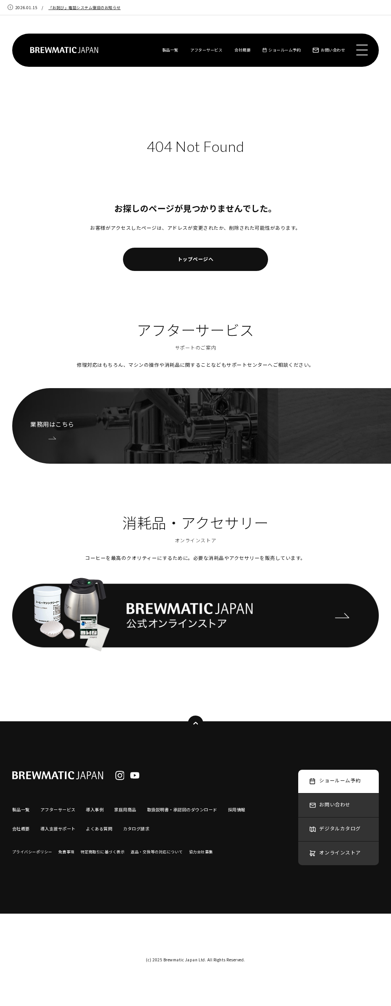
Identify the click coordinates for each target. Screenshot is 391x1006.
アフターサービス (206, 50)
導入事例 (94, 809)
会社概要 (242, 50)
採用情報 (237, 809)
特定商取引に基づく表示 (103, 851)
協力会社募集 (201, 851)
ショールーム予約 (284, 50)
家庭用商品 (125, 809)
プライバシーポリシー (32, 851)
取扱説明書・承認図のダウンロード (182, 809)
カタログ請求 (136, 828)
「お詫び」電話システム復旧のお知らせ (84, 7)
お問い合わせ (333, 50)
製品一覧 (170, 50)
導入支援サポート (58, 828)
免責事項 (66, 851)
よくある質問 (99, 828)
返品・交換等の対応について (157, 851)
